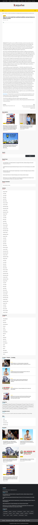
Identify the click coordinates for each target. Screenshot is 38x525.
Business (4, 320)
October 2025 (5, 210)
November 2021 (5, 297)
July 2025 (4, 215)
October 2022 (5, 277)
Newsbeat (4, 337)
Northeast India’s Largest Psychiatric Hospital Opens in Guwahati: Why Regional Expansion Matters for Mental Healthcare (18, 171)
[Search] (35, 10)
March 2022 (5, 290)
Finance (4, 326)
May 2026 (4, 197)
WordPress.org (5, 424)
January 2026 (5, 204)
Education (4, 322)
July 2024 (4, 238)
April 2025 (4, 221)
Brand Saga (23, 520)
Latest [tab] (4, 357)
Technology (5, 350)
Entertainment (5, 324)
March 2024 (5, 245)
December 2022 (5, 273)
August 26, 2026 (5, 130)
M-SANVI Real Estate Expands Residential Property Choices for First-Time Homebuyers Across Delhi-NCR (19, 167)
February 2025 (5, 225)
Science (4, 346)
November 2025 (5, 208)
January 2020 (5, 312)
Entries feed (5, 420)
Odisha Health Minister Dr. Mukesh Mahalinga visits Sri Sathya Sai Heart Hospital (15, 174)
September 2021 (5, 301)
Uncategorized (5, 352)
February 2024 (5, 247)
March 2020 (5, 308)
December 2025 (5, 206)
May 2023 (4, 264)
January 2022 (5, 293)
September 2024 (5, 234)
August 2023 (5, 258)
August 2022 (5, 280)
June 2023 (4, 262)
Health (28, 404)
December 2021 (5, 295)
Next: (28, 106)
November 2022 (5, 275)
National (4, 333)
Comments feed (5, 422)
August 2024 (5, 236)
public (4, 344)
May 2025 (4, 219)
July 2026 (4, 193)
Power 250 (26, 406)
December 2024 (5, 228)
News (4, 335)
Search (3, 152)
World (4, 354)
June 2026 (4, 195)
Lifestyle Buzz (5, 331)
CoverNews (22, 523)
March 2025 (5, 223)
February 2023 (5, 269)
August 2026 (5, 191)
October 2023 (5, 254)
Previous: (9, 105)
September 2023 (5, 256)
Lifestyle (4, 15)
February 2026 (5, 202)
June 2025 (4, 217)
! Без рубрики (5, 318)
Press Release (31, 406)
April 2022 (4, 288)
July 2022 (4, 282)
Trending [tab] (13, 357)
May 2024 (4, 241)
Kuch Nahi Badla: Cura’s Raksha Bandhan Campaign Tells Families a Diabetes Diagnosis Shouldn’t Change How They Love (18, 163)
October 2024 (5, 232)
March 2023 (5, 267)
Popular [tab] (8, 357)
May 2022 (4, 286)
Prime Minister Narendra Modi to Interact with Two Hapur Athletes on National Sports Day (10, 146)
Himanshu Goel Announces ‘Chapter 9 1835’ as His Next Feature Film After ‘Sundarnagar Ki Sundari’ (26, 127)
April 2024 (4, 243)
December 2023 (5, 251)
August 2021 (5, 303)
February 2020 (5, 310)
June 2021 (4, 306)
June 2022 (4, 284)
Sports (4, 348)
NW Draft (4, 339)
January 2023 (5, 271)
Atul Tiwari (5, 93)
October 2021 (5, 299)
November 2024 (5, 230)
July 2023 (4, 260)
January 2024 (5, 249)
